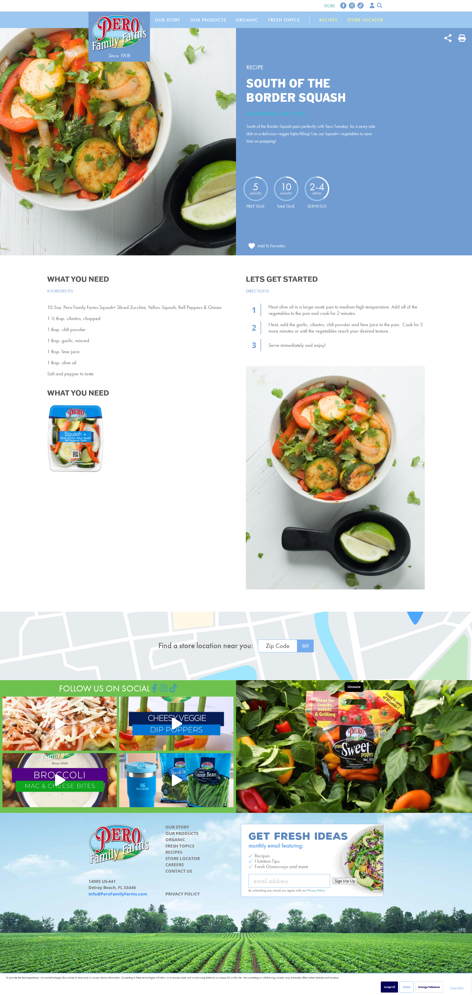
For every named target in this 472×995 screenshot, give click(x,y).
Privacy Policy (457, 987)
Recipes (328, 20)
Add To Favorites (271, 246)
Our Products (208, 20)
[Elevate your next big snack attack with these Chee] (176, 724)
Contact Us (178, 871)
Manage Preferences (429, 987)
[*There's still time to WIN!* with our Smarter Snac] (176, 780)
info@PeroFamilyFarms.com (117, 894)
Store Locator (365, 20)
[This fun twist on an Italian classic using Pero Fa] (59, 724)
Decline (406, 987)
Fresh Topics (284, 20)
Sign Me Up (345, 881)
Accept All (389, 987)
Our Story (167, 20)
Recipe (254, 67)
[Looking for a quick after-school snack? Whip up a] (59, 780)
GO (305, 646)
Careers (174, 864)
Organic (247, 20)
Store (329, 6)
